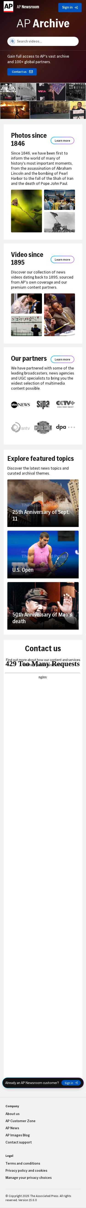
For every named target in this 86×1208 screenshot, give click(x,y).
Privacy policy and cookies (26, 1170)
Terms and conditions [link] (23, 1163)
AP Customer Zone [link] (21, 1121)
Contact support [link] (19, 1142)
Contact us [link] (19, 71)
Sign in (69, 1083)
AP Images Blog (18, 1135)
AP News (12, 1128)
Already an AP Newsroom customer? (32, 1083)
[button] (21, 6)
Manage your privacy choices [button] (29, 1177)
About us (12, 1114)
